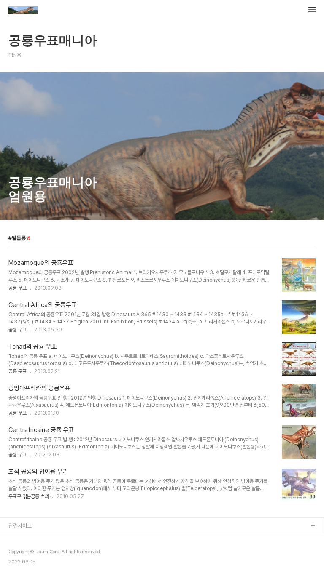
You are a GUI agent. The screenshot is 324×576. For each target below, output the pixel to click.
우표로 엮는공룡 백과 (28, 496)
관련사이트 (20, 526)
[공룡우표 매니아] (23, 11)
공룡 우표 (17, 288)
